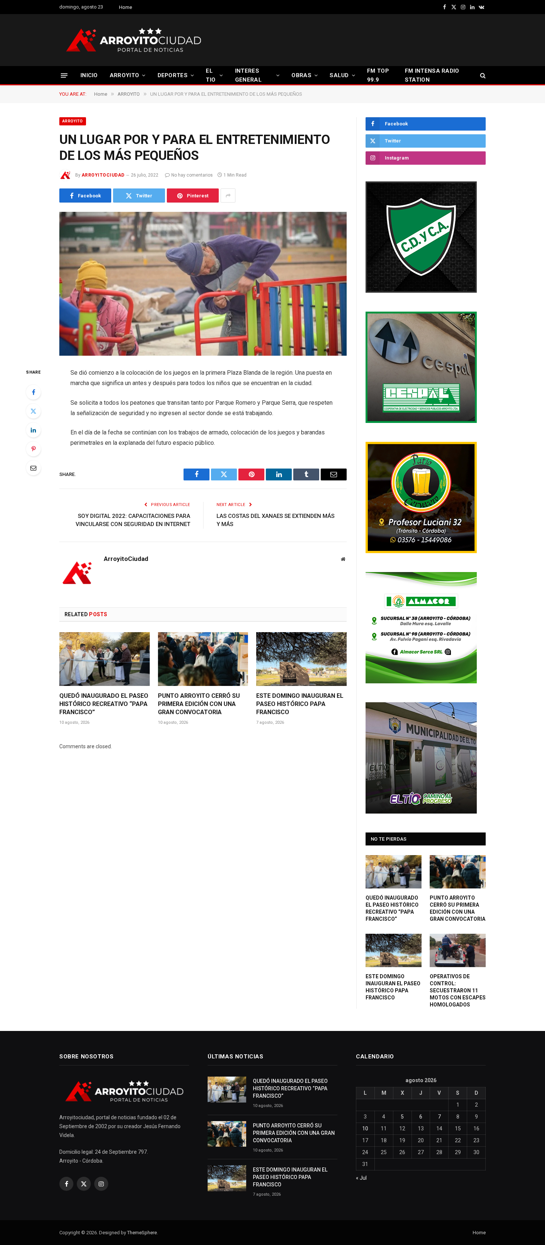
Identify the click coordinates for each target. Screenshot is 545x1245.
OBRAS (301, 75)
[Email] (33, 467)
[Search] (482, 75)
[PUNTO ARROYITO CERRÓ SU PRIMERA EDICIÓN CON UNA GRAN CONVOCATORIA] (203, 659)
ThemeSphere (142, 1232)
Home (125, 7)
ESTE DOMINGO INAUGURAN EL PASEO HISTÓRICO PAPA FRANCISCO (299, 704)
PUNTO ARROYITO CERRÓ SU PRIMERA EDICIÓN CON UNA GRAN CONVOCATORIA (199, 704)
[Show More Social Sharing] (228, 195)
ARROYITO (124, 75)
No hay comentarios (192, 175)
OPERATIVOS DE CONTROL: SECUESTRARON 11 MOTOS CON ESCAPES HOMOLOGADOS (458, 990)
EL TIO (210, 75)
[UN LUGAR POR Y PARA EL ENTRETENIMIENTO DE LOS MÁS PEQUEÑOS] (203, 284)
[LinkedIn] (33, 430)
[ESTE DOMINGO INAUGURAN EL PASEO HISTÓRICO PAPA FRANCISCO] (301, 659)
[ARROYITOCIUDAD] (133, 40)
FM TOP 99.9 (378, 75)
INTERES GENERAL (248, 75)
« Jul (361, 1178)
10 (365, 1128)
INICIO (89, 75)
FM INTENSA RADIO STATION (432, 75)
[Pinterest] (33, 448)
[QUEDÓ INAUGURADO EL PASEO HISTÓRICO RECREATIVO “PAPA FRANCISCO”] (104, 659)
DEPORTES (173, 75)
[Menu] (64, 75)
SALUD (339, 75)
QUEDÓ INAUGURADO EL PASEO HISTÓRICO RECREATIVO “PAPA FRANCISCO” (103, 704)
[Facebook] (33, 392)
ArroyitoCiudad (103, 175)
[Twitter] (33, 411)
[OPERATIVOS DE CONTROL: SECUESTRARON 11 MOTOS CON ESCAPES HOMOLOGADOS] (458, 950)
